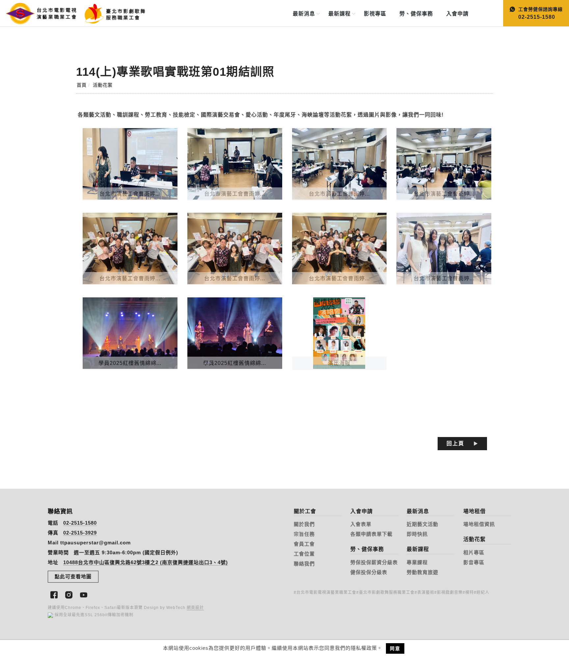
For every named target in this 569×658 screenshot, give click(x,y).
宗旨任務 (304, 534)
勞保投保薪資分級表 (374, 562)
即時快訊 (417, 534)
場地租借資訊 (479, 524)
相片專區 (473, 552)
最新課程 (339, 13)
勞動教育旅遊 (422, 572)
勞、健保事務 (416, 13)
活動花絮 (103, 85)
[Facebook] (55, 594)
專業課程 (417, 562)
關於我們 (304, 524)
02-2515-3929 (80, 532)
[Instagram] (70, 594)
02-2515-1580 (80, 523)
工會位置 (304, 554)
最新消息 (304, 13)
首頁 (82, 85)
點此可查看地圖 (73, 576)
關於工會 (305, 511)
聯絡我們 (304, 563)
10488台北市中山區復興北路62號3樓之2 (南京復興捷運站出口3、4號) (145, 562)
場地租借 (474, 511)
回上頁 (455, 443)
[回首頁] (58, 12)
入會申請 (457, 13)
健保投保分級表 (368, 572)
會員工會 (304, 544)
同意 (395, 648)
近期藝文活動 (422, 524)
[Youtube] (84, 594)
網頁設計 (195, 607)
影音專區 (473, 562)
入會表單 (360, 524)
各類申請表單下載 (371, 534)
